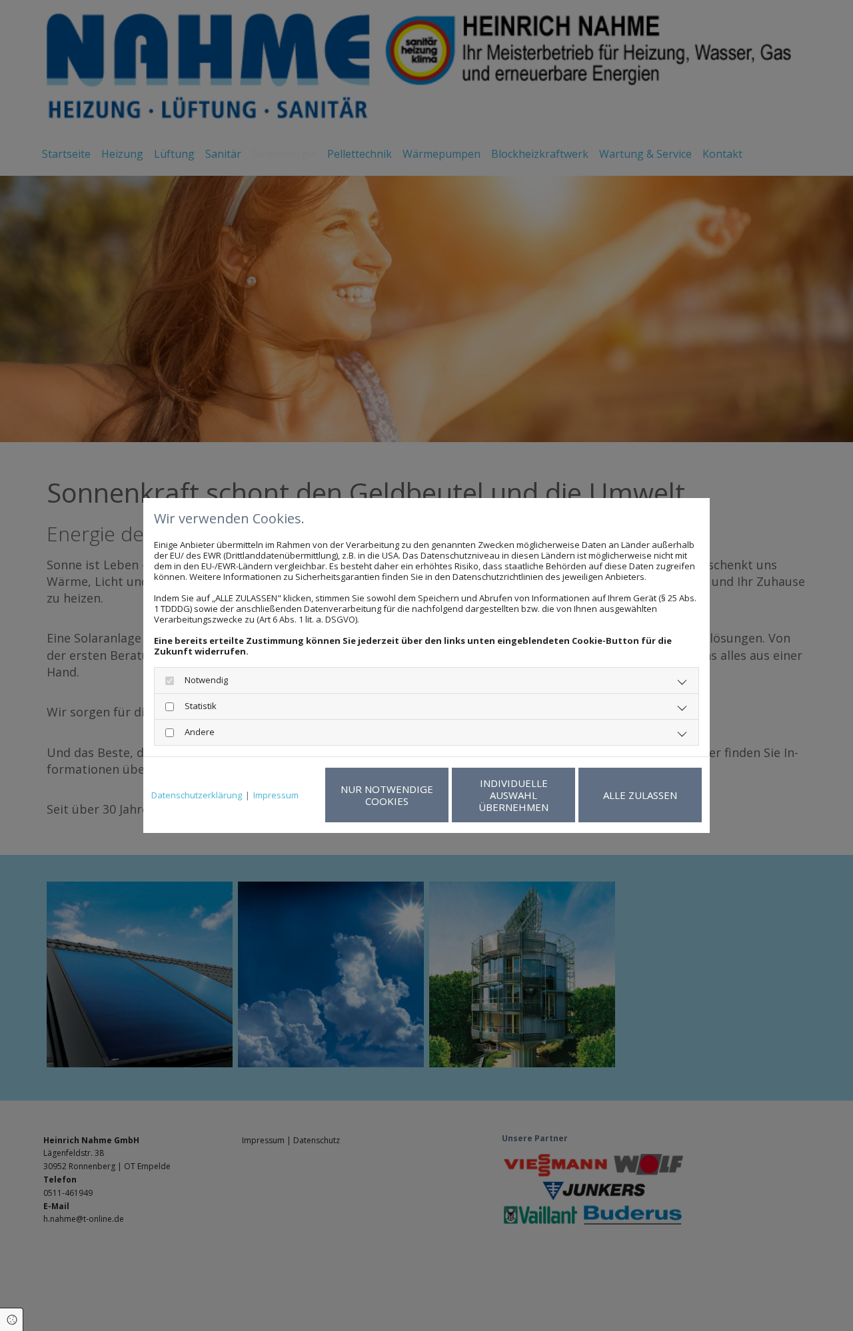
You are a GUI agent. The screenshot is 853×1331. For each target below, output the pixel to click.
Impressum (276, 795)
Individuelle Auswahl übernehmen (513, 795)
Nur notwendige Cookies (387, 795)
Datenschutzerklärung (196, 795)
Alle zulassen (640, 795)
